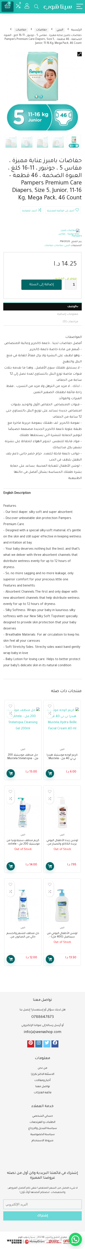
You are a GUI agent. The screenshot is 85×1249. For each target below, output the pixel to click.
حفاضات (41, 30)
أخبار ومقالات (42, 1080)
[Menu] (80, 6)
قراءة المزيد (50, 866)
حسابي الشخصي (42, 1116)
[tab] (42, 307)
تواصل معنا (42, 1086)
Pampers (76, 236)
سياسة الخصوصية (43, 1134)
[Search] (36, 6)
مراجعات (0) (70, 321)
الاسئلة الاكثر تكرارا (42, 1074)
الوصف (71, 306)
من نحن (42, 1068)
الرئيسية (76, 30)
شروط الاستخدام (42, 1140)
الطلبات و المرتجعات (42, 1122)
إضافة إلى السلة (41, 285)
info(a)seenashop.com (42, 1032)
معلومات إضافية (67, 314)
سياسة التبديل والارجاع (42, 1128)
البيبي (60, 30)
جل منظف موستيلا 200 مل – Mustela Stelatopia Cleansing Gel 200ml (22, 759)
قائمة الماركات (42, 1092)
